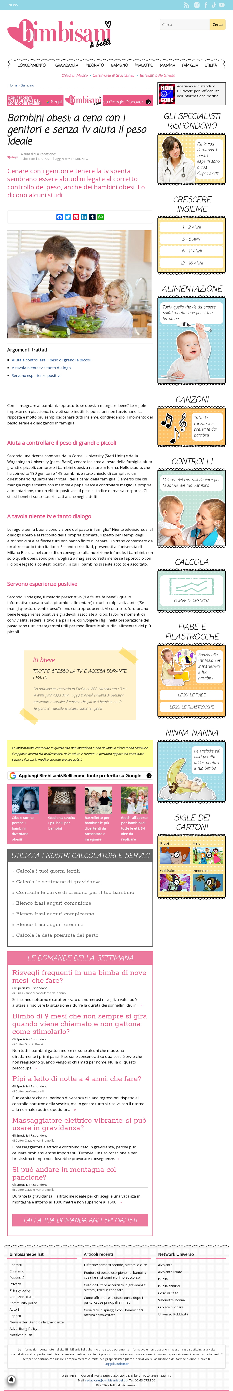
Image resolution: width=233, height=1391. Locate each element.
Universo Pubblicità (173, 1314)
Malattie (144, 66)
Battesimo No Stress (157, 76)
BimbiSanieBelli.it (59, 34)
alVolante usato (170, 1271)
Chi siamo (17, 1271)
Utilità (211, 66)
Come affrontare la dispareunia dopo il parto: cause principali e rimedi (114, 1300)
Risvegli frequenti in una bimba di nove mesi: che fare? (79, 976)
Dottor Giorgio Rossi (29, 1044)
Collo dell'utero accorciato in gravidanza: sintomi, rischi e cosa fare (115, 1287)
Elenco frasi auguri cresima (50, 924)
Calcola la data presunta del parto (57, 935)
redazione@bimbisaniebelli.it (106, 1380)
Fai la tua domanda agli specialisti (80, 1220)
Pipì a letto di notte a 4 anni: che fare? (76, 1079)
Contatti (16, 1264)
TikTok (214, 5)
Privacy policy (20, 1290)
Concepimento (32, 66)
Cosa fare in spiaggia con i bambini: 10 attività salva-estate (113, 1312)
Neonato (95, 66)
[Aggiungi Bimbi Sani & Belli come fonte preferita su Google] (80, 776)
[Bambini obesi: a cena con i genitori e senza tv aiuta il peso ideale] (80, 284)
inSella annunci (169, 1286)
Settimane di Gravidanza (113, 76)
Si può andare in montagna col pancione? (64, 1173)
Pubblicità (17, 1277)
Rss (186, 5)
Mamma (167, 66)
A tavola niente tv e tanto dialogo (41, 367)
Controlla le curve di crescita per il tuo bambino (75, 892)
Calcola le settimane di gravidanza (58, 882)
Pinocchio (201, 870)
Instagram (197, 5)
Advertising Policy (23, 1328)
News (13, 5)
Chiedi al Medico (74, 76)
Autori (14, 1309)
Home (13, 85)
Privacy (15, 1284)
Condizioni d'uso (22, 1296)
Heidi (197, 843)
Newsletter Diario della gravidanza (37, 1322)
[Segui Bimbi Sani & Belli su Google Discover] (80, 100)
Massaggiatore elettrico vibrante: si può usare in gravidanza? (79, 1124)
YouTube (222, 5)
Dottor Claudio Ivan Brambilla (34, 1140)
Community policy (23, 1303)
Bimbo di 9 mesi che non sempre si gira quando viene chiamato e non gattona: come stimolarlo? (79, 1024)
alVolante (165, 1264)
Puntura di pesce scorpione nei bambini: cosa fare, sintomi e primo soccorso (115, 1274)
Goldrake (167, 870)
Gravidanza (67, 66)
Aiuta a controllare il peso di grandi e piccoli (51, 360)
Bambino (119, 66)
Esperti (15, 1315)
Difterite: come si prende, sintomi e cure (115, 1264)
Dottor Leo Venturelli (29, 1091)
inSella (163, 1279)
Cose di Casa (168, 1293)
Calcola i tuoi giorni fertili (48, 871)
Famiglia (190, 66)
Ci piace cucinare (171, 1307)
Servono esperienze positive (36, 375)
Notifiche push (21, 1335)
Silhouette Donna (171, 1300)
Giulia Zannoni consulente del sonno (40, 993)
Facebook (206, 5)
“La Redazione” (45, 154)
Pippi (164, 843)
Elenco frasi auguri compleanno (55, 914)
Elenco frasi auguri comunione (53, 903)
